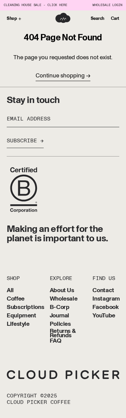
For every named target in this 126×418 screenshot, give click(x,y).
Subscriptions (25, 307)
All (10, 290)
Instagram (106, 299)
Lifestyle (18, 324)
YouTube (103, 316)
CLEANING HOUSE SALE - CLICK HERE (35, 5)
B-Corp (60, 307)
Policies (60, 324)
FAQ (55, 341)
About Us (62, 290)
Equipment (21, 316)
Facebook (105, 307)
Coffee (16, 299)
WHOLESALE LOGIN (107, 5)
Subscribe (22, 140)
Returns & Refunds (63, 333)
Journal (59, 316)
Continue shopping (60, 75)
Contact (103, 290)
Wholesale (64, 299)
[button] (97, 18)
